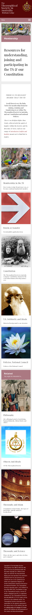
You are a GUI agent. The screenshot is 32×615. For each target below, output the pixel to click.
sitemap (18, 607)
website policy (10, 607)
